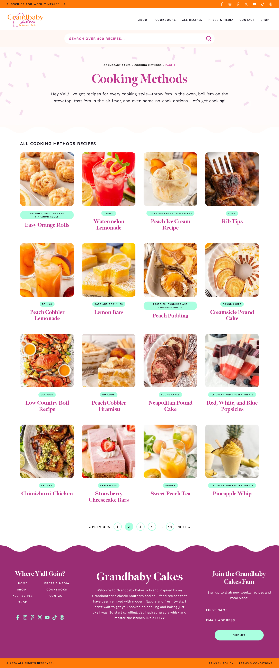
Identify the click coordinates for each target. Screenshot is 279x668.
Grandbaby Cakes (117, 65)
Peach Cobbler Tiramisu (109, 406)
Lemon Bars (108, 312)
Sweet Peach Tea (170, 493)
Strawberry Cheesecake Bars (109, 497)
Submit (239, 635)
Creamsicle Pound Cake (232, 315)
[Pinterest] (238, 4)
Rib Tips (232, 221)
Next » (183, 527)
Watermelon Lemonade (108, 224)
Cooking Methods (148, 65)
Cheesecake (108, 485)
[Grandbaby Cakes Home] (26, 20)
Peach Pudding (170, 315)
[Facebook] (221, 4)
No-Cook (108, 394)
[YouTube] (254, 4)
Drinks (109, 213)
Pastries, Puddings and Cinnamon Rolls (47, 215)
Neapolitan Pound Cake (170, 406)
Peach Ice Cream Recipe (170, 224)
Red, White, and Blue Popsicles (232, 406)
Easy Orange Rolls (47, 225)
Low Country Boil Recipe (47, 406)
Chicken (47, 485)
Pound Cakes (232, 304)
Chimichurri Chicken (47, 493)
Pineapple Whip (232, 493)
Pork (232, 213)
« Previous (99, 527)
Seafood (47, 394)
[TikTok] (262, 4)
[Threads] (270, 4)
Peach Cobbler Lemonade (47, 315)
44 (171, 528)
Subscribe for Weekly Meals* (33, 4)
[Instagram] (230, 4)
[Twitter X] (246, 4)
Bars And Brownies (109, 304)
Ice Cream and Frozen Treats (170, 213)
